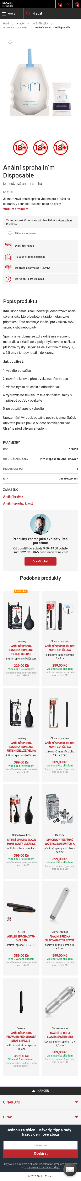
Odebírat (41, 1154)
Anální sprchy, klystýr (15, 27)
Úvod (6, 23)
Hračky (21, 23)
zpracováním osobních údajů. (42, 1167)
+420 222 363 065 (25, 552)
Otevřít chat (40, 561)
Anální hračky (40, 23)
